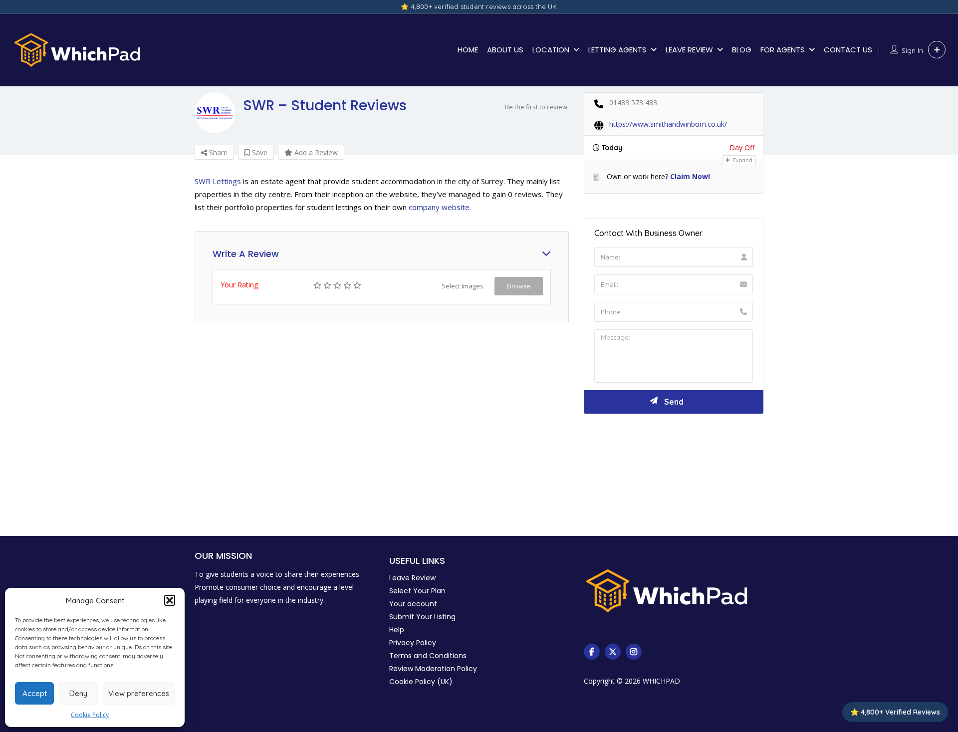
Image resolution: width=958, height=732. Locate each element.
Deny (78, 693)
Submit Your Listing (422, 617)
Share (217, 152)
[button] (170, 600)
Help (396, 630)
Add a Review (315, 152)
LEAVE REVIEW (689, 49)
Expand (741, 160)
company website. (440, 207)
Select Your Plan (417, 591)
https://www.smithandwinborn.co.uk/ (668, 124)
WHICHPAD (661, 681)
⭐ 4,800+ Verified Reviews (895, 712)
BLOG (741, 49)
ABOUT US (505, 49)
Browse (518, 286)
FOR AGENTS (782, 49)
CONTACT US (848, 49)
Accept (34, 693)
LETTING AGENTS (617, 49)
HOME (468, 49)
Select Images (462, 285)
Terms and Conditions (428, 656)
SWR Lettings (218, 181)
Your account (413, 604)
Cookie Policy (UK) (421, 682)
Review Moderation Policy (433, 669)
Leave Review (412, 578)
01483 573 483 (633, 102)
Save (258, 152)
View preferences (138, 693)
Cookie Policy (90, 715)
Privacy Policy (412, 643)
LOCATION (550, 49)
